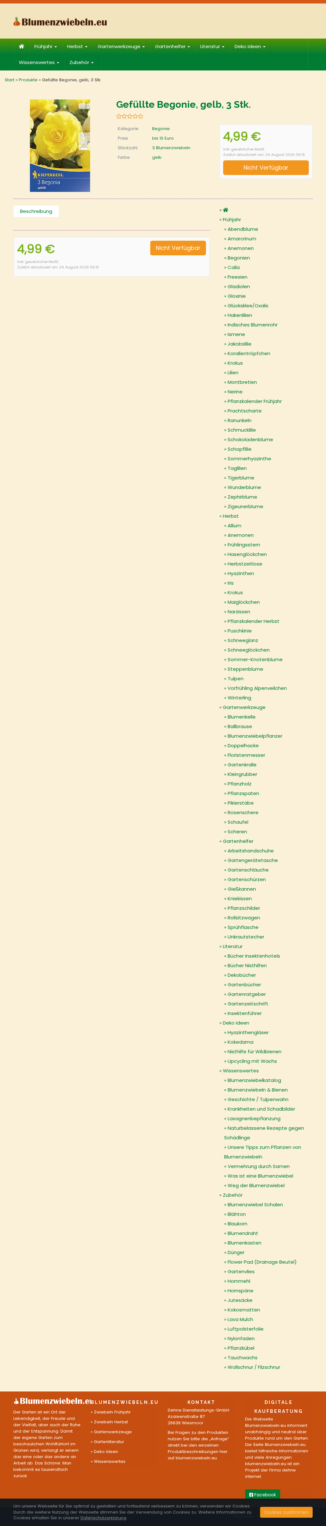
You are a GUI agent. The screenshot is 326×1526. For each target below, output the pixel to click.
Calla (234, 267)
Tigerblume (241, 477)
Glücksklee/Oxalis (248, 305)
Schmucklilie (242, 430)
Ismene (236, 334)
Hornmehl (239, 1281)
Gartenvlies (241, 1271)
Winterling (239, 697)
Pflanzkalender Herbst (254, 621)
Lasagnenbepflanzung (254, 1118)
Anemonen (241, 248)
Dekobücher (242, 975)
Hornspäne (240, 1290)
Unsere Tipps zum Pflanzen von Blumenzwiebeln (262, 1152)
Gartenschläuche (248, 869)
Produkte (28, 80)
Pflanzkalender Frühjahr (255, 401)
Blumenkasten (244, 1242)
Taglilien (237, 468)
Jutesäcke (240, 1300)
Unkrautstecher (246, 936)
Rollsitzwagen (244, 917)
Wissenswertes (37, 62)
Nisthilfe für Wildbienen (254, 1051)
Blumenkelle (242, 716)
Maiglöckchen (244, 602)
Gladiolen (239, 286)
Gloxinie (237, 296)
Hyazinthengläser (248, 1032)
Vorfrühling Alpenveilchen (257, 688)
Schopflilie (240, 449)
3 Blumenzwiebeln (171, 148)
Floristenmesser (246, 755)
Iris (231, 583)
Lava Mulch (240, 1319)
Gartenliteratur (109, 1442)
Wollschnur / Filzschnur (254, 1367)
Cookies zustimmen (286, 1512)
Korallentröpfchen (249, 353)
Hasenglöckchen (247, 554)
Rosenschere (243, 812)
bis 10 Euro (163, 138)
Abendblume (243, 229)
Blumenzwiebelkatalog (254, 1080)
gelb (157, 157)
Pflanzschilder (244, 908)
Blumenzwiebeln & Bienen (258, 1089)
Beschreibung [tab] (36, 211)
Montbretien (242, 382)
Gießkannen (242, 889)
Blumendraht (243, 1233)
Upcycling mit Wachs (252, 1061)
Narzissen (239, 611)
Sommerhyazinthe (249, 458)
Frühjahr (44, 46)
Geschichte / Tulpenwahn (258, 1099)
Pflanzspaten (243, 793)
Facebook (264, 1495)
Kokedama (240, 1042)
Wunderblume (244, 487)
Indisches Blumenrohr (253, 324)
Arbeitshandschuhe (251, 850)
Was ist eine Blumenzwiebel (260, 1175)
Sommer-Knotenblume (255, 659)
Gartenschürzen (247, 879)
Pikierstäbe (241, 803)
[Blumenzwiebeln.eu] (60, 21)
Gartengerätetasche (253, 860)
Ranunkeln (240, 420)
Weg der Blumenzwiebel (256, 1185)
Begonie (161, 129)
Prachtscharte (245, 410)
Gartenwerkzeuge (120, 46)
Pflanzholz (240, 783)
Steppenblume (245, 669)
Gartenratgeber (247, 994)
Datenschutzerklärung (103, 1518)
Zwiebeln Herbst (111, 1422)
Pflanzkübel (241, 1348)
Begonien (239, 257)
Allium (234, 525)
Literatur (210, 46)
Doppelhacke (243, 745)
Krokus (235, 363)
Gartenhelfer (171, 46)
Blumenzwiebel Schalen (255, 1204)
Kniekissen (240, 898)
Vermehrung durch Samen (259, 1166)
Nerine (235, 391)
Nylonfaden (241, 1338)
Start (9, 80)
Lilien (233, 372)
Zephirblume (242, 496)
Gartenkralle (242, 764)
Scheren (237, 831)
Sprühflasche (243, 927)
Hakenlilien (240, 315)
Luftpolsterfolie (246, 1328)
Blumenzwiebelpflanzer (255, 736)
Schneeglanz (243, 640)
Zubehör (79, 62)
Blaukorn (237, 1223)
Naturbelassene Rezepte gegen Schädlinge (264, 1133)
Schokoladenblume (250, 439)
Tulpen (236, 678)
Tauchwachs (243, 1357)
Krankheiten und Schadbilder (261, 1109)
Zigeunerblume (245, 506)
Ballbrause (240, 726)
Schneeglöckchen (249, 649)
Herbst (75, 46)
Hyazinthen (241, 573)
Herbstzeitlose (245, 563)
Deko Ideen (248, 46)
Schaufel (238, 822)
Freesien (237, 277)
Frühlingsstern (244, 544)
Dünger (236, 1252)
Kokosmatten (244, 1309)
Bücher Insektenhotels (254, 956)
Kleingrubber (242, 774)
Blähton (237, 1214)
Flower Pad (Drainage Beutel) (262, 1262)
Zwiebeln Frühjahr (112, 1412)
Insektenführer (245, 1013)
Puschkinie (240, 630)
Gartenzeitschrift (248, 1003)
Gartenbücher (244, 984)
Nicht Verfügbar (266, 168)
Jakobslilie (240, 343)
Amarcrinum (242, 238)
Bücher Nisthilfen (247, 965)
